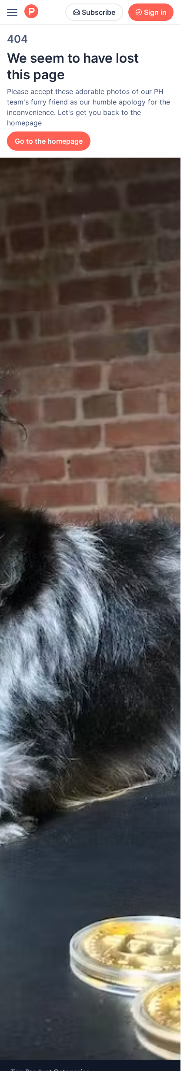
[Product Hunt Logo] (31, 12)
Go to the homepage (49, 141)
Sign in (155, 12)
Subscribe (98, 12)
